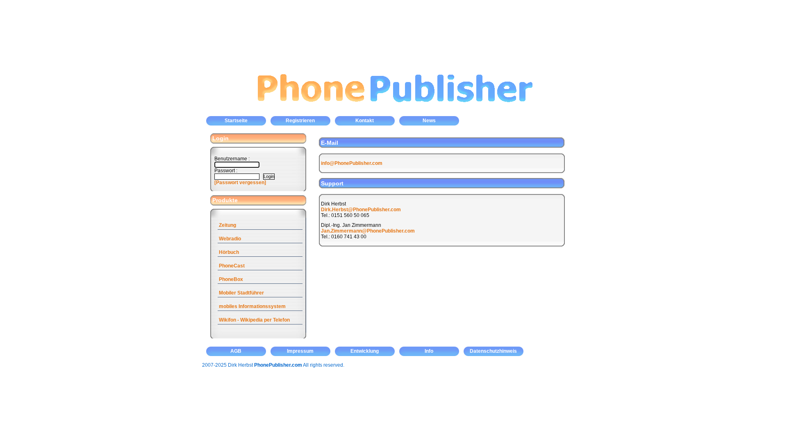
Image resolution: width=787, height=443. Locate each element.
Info (429, 351)
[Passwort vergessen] (240, 182)
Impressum (300, 351)
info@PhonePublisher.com (351, 163)
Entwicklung (364, 351)
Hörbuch (229, 252)
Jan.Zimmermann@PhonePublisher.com (368, 231)
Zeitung (227, 225)
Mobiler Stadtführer (241, 293)
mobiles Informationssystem (252, 306)
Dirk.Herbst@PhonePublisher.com (361, 209)
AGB (235, 351)
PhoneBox (231, 279)
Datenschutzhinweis (493, 351)
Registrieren (300, 120)
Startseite (236, 120)
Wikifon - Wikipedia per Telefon (254, 320)
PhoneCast (232, 266)
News (429, 120)
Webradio (230, 239)
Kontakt (364, 120)
